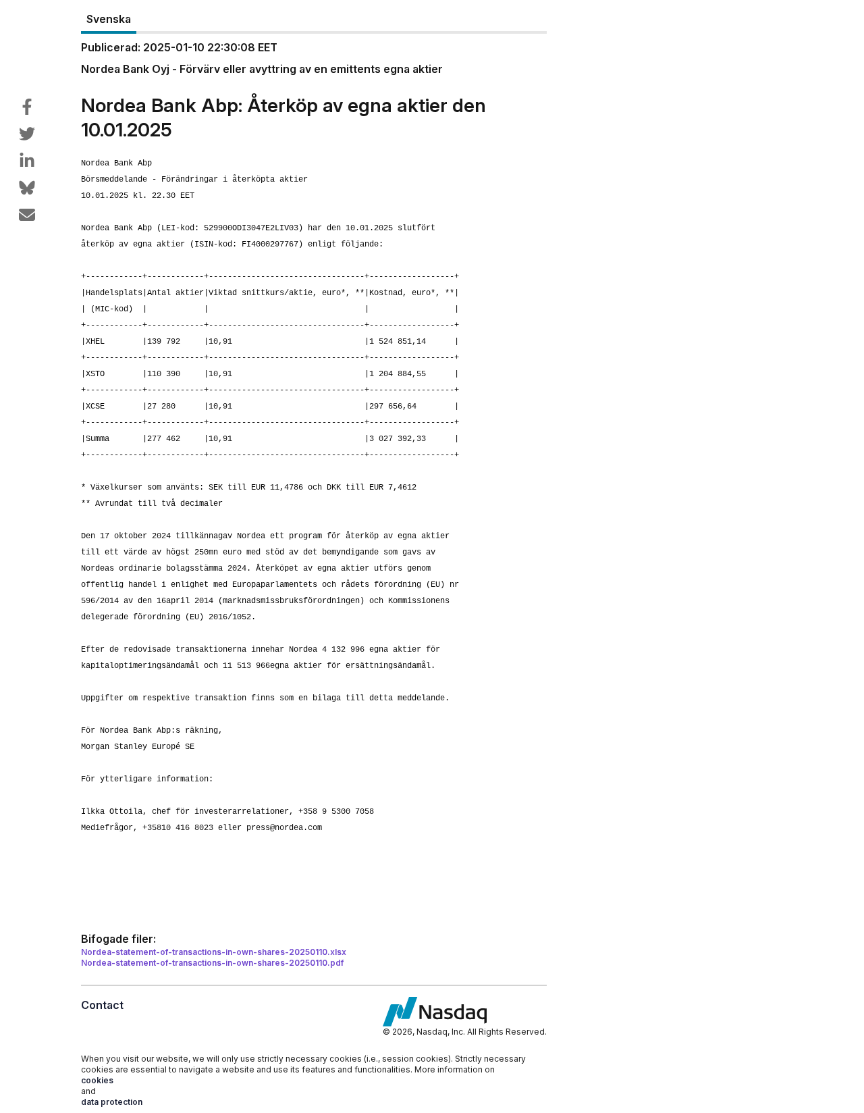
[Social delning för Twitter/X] (27, 133)
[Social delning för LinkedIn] (27, 160)
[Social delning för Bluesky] (27, 187)
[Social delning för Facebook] (27, 106)
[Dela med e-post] (27, 214)
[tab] (108, 19)
